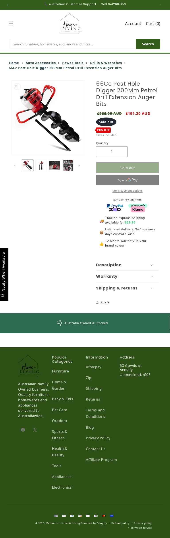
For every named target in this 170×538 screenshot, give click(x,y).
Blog (90, 427)
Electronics (62, 487)
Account (133, 23)
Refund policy (120, 523)
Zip (88, 377)
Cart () (153, 23)
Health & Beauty (60, 451)
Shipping (94, 388)
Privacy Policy (98, 438)
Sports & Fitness (60, 434)
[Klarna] (138, 208)
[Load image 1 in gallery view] (27, 165)
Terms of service (141, 527)
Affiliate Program (101, 459)
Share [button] (105, 302)
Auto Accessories (41, 62)
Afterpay (93, 366)
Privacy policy (143, 523)
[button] (12, 23)
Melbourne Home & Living (63, 523)
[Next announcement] (161, 5)
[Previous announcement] (9, 5)
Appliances (61, 476)
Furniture (60, 371)
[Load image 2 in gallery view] (41, 165)
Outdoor (60, 420)
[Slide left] (16, 165)
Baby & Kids (62, 399)
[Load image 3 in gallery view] (54, 165)
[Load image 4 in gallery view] (68, 165)
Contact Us (96, 448)
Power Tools (72, 62)
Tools (57, 465)
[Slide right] (80, 165)
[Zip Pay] (115, 208)
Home (14, 62)
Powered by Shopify (94, 523)
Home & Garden (59, 385)
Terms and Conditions (95, 413)
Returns (93, 399)
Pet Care (59, 409)
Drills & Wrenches (106, 62)
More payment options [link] (127, 191)
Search (148, 44)
